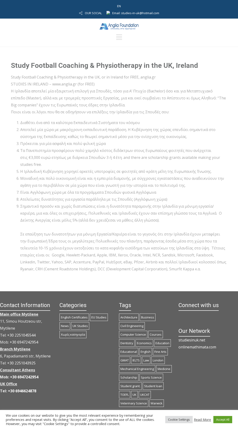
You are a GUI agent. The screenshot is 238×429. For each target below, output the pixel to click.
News (65, 326)
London (158, 360)
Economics (144, 343)
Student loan (153, 386)
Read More (202, 419)
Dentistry (126, 343)
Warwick (156, 403)
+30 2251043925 (21, 363)
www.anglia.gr (64, 84)
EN (119, 6)
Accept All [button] (222, 419)
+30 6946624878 (22, 390)
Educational (128, 352)
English (146, 352)
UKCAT (144, 395)
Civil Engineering (131, 326)
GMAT (124, 360)
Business (147, 317)
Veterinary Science (133, 403)
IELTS (136, 360)
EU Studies (98, 317)
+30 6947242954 (24, 342)
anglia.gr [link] (148, 77)
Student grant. (130, 386)
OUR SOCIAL (93, 13)
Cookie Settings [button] (179, 419)
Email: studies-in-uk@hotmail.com (135, 13)
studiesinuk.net (191, 340)
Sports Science (151, 377)
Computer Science (133, 334)
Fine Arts (160, 352)
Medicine (164, 369)
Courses (156, 334)
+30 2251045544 (21, 335)
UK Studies (80, 326)
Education (162, 343)
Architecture (128, 317)
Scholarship (128, 377)
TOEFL (124, 395)
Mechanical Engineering (137, 369)
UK (134, 395)
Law (146, 360)
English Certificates (74, 317)
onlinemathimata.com (197, 347)
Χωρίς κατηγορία (73, 334)
